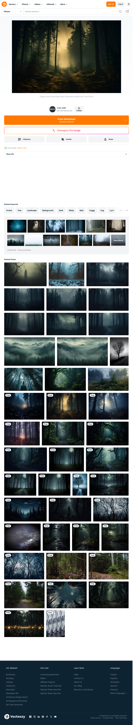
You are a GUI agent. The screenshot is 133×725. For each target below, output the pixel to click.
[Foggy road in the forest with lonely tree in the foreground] (79, 485)
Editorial (50, 4)
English (112, 674)
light (112, 210)
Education (10, 689)
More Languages (116, 693)
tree (19, 210)
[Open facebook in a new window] (30, 717)
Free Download (65, 120)
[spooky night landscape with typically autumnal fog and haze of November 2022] (22, 537)
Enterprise (10, 686)
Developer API (12, 693)
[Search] (118, 11)
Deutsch (112, 686)
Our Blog (78, 686)
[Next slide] (123, 210)
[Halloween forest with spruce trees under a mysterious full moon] (25, 509)
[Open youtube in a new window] (55, 717)
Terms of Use (94, 718)
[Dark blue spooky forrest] (24, 566)
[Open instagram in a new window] (35, 717)
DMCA (42, 678)
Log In (118, 4)
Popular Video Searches (50, 693)
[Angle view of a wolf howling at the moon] (23, 379)
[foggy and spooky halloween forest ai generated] (66, 459)
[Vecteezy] (4, 4)
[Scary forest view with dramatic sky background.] (111, 509)
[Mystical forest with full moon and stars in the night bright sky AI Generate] (67, 595)
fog (102, 210)
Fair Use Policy (119, 718)
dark (61, 210)
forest (9, 210)
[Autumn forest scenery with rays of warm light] (108, 379)
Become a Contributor (83, 689)
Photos (25, 4)
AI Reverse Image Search (17, 697)
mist (82, 210)
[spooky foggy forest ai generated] (20, 485)
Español (112, 678)
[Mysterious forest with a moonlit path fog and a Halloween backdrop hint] (109, 485)
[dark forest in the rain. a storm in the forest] (66, 566)
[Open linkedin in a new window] (39, 717)
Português (113, 682)
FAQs (76, 674)
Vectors (12, 4)
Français (112, 689)
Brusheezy (10, 674)
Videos (37, 4)
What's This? (22, 148)
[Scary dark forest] (119, 351)
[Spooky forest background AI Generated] (107, 459)
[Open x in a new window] (51, 717)
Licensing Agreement (49, 674)
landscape (32, 210)
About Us (78, 682)
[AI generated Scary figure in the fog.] (25, 274)
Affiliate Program (47, 682)
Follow (78, 111)
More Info (10, 154)
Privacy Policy (106, 718)
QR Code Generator (14, 704)
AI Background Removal (16, 701)
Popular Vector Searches (50, 686)
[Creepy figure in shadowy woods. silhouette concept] (70, 509)
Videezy (9, 682)
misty (71, 210)
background (47, 210)
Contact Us (78, 678)
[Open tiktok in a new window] (47, 717)
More (62, 4)
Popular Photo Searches (50, 689)
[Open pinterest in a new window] (43, 717)
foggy (92, 210)
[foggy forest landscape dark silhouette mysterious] (24, 406)
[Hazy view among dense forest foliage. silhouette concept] (65, 379)
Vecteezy (9, 678)
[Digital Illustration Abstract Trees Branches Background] (55, 623)
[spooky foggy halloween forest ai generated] (54, 485)
